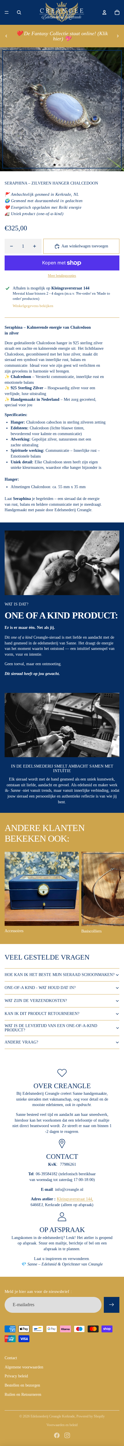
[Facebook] (56, 1435)
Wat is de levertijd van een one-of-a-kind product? (51, 1028)
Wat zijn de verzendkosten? (36, 1001)
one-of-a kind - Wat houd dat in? (40, 988)
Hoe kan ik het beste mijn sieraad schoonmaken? (59, 975)
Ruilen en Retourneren (23, 1394)
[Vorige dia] (6, 36)
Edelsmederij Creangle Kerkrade (53, 1416)
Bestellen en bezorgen (22, 1385)
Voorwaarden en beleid (62, 1425)
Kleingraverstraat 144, (75, 1199)
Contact (11, 1358)
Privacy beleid (16, 1376)
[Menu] (6, 12)
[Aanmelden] (111, 1305)
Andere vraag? (21, 1042)
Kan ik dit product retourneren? (42, 1013)
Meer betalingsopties (62, 276)
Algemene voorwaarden (24, 1367)
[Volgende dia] (117, 36)
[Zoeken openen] (19, 12)
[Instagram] (67, 1435)
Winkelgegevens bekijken (33, 306)
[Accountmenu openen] (104, 12)
